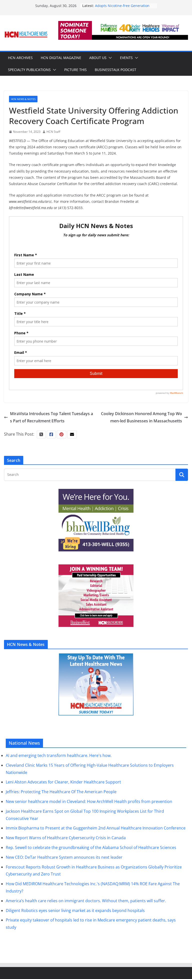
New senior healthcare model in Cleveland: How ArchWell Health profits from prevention (89, 801)
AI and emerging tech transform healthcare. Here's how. (59, 755)
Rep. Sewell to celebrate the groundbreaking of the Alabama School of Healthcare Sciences (91, 847)
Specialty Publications (29, 69)
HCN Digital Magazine (61, 57)
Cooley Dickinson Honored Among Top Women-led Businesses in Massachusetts (141, 417)
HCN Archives (20, 57)
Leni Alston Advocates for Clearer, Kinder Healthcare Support (63, 782)
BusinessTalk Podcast (115, 69)
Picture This (75, 69)
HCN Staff (53, 132)
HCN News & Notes (23, 99)
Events (126, 57)
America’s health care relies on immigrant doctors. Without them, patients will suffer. (86, 900)
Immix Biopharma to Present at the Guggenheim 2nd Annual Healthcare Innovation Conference (96, 828)
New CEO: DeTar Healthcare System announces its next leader (64, 857)
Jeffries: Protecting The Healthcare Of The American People (61, 791)
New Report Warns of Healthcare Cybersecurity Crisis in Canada (66, 837)
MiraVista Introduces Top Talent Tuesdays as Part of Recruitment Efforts (51, 417)
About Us (97, 57)
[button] (109, 57)
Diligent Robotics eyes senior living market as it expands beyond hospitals (75, 910)
